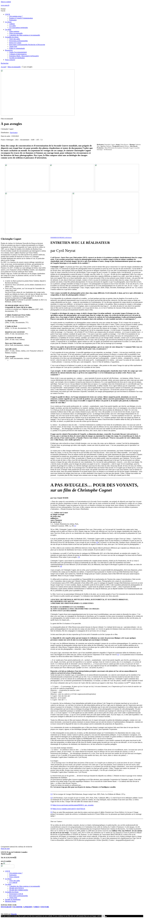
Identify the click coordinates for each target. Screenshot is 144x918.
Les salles (12, 26)
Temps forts (13, 46)
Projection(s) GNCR (16, 894)
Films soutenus (14, 31)
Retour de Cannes (15, 43)
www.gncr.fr (5, 5)
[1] (75, 526)
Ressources (9, 50)
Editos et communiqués (17, 48)
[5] (118, 654)
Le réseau (8, 22)
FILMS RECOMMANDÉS (18, 890)
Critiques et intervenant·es (18, 54)
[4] (61, 566)
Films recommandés (16, 33)
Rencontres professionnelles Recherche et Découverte (27, 44)
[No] (106, 916)
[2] (97, 542)
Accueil (3, 67)
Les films (8, 29)
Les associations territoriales (18, 27)
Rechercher (4, 63)
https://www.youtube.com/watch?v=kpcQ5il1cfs (69, 809)
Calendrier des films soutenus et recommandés (24, 35)
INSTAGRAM (6, 907)
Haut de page (5, 848)
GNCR (7, 14)
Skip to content (6, 2)
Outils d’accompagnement (18, 52)
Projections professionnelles (18, 41)
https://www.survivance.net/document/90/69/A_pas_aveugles (73, 805)
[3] (79, 557)
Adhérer (12, 24)
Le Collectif (13, 882)
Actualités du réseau (11, 37)
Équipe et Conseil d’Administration (21, 18)
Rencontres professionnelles (18, 896)
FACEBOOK (17, 907)
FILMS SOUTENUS (16, 888)
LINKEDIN (28, 907)
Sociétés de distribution (17, 58)
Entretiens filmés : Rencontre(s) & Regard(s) (24, 56)
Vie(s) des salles (14, 39)
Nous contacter (10, 60)
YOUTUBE (44, 907)
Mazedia (14, 914)
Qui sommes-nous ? (15, 16)
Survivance (13, 132)
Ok (103, 916)
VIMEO (36, 907)
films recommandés (14, 67)
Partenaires (13, 20)
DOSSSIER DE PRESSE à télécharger (61, 237)
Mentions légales (10, 901)
